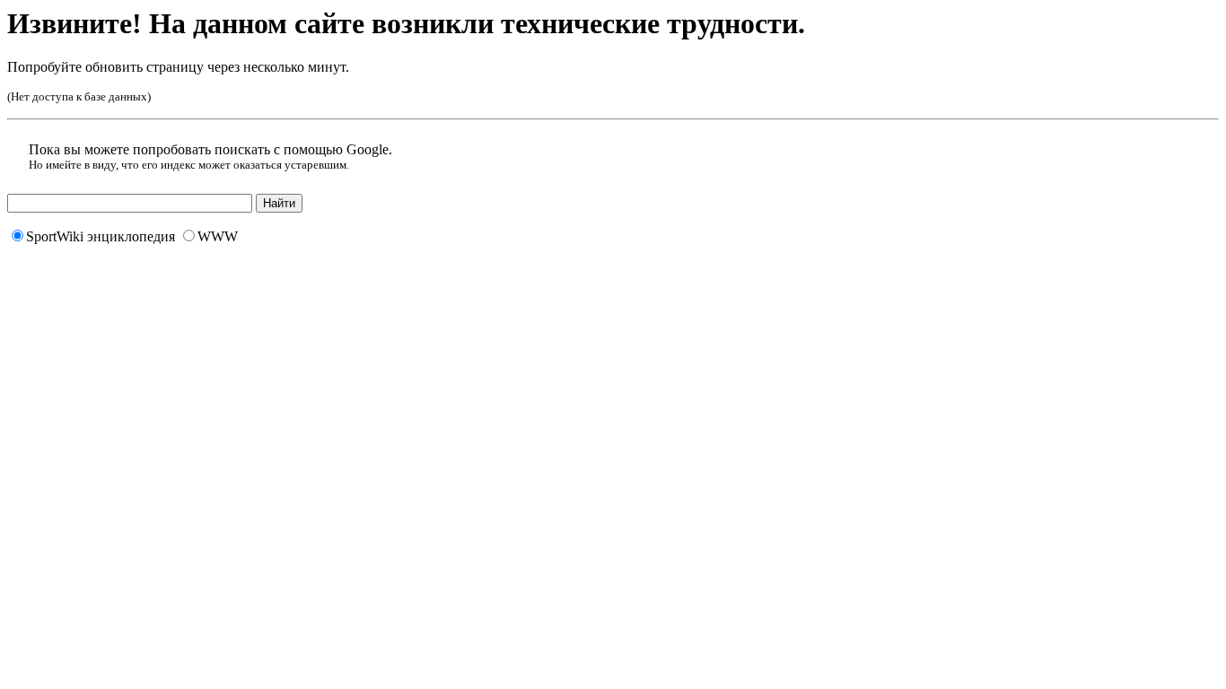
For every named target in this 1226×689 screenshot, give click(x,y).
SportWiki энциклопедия (100, 236)
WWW (217, 236)
